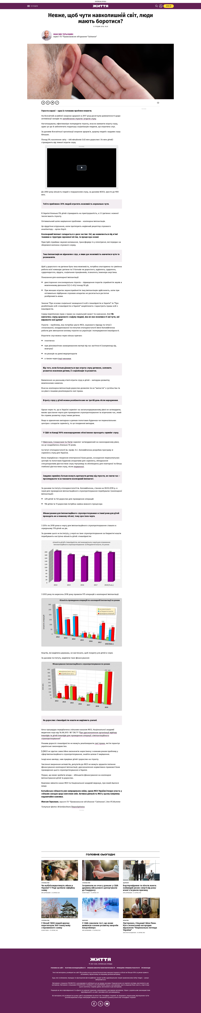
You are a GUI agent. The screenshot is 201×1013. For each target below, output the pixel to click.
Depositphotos (78, 807)
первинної (79, 466)
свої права (100, 743)
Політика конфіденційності (75, 968)
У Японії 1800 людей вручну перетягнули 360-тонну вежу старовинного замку (55, 925)
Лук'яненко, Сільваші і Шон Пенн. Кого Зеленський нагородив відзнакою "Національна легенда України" (140, 926)
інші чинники (64, 358)
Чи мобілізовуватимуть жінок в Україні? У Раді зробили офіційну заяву (58, 887)
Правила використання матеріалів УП (101, 968)
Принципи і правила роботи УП (128, 968)
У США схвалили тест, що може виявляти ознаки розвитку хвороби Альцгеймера (100, 925)
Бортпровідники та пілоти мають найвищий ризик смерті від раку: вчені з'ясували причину (139, 887)
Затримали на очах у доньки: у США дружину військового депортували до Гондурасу (100, 887)
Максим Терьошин (63, 34)
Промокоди (145, 968)
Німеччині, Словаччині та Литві (57, 442)
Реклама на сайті (57, 968)
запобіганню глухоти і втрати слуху (79, 118)
